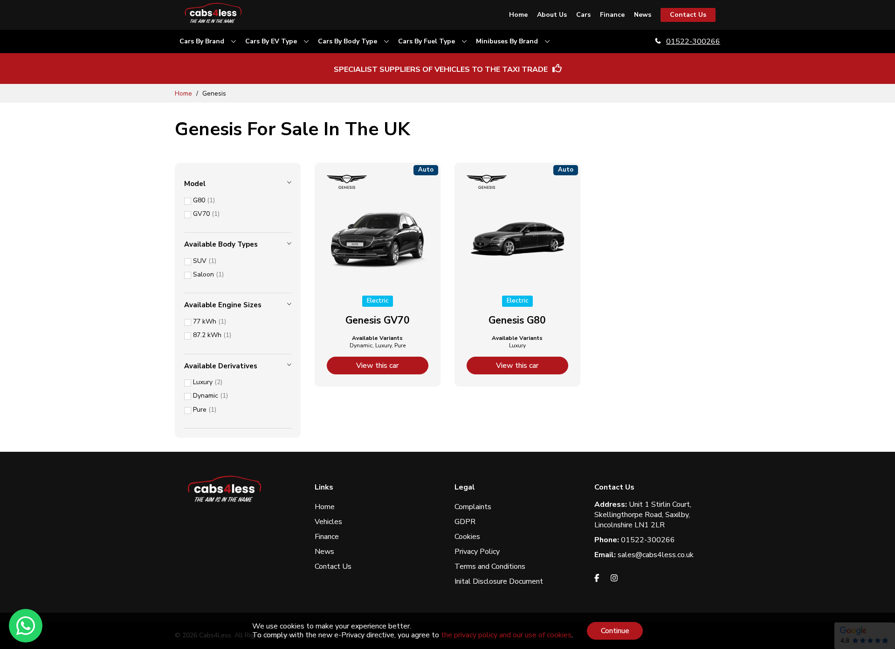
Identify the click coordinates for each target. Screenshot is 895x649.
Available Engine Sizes (223, 305)
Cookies (467, 537)
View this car (377, 365)
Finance (327, 537)
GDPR (464, 522)
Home (184, 93)
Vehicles (328, 522)
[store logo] (214, 15)
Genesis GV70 (377, 320)
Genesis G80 (517, 320)
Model (195, 183)
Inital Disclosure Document (498, 581)
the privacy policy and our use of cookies (506, 635)
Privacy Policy (477, 551)
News (324, 551)
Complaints (472, 507)
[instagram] (614, 579)
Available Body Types (221, 244)
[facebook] (596, 579)
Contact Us (333, 566)
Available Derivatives (220, 366)
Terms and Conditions (489, 566)
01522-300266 (693, 41)
